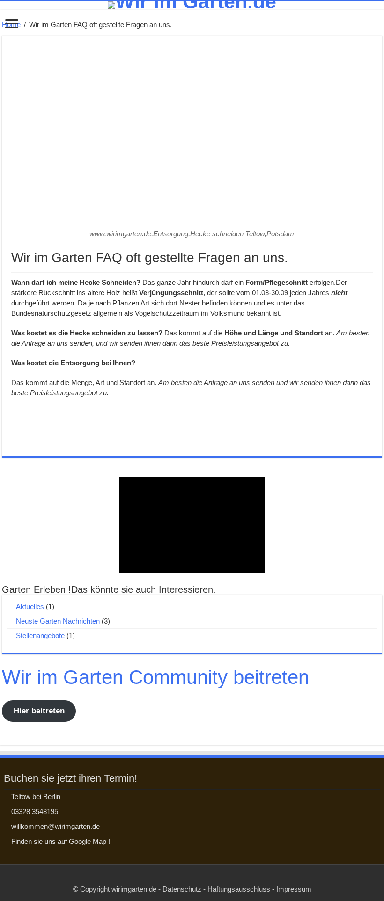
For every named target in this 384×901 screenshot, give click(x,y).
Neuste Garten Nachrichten (58, 621)
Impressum (293, 889)
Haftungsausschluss (238, 889)
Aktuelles (30, 606)
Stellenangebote (40, 635)
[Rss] (192, 878)
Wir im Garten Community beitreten (155, 677)
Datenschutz (181, 889)
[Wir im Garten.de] (192, 5)
